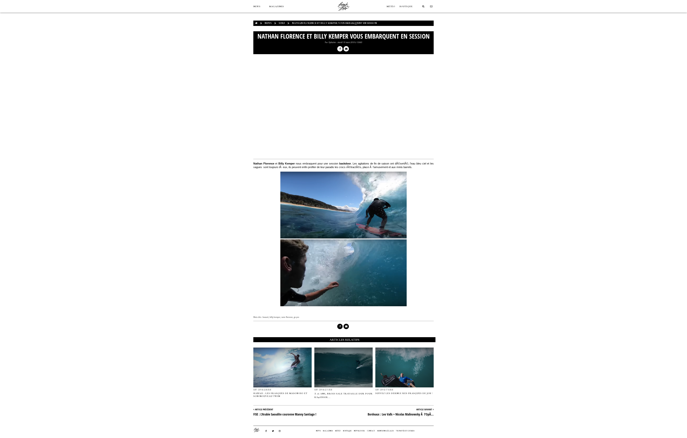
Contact (371, 431)
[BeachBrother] (343, 11)
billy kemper (275, 317)
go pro (296, 317)
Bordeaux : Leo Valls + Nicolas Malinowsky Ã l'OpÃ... (401, 414)
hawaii (266, 317)
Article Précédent (264, 409)
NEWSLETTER (359, 431)
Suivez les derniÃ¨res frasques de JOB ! (404, 393)
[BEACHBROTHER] (258, 430)
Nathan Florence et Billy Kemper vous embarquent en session (334, 23)
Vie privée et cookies (405, 431)
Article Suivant (424, 409)
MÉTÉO (391, 6)
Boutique (406, 6)
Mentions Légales (385, 431)
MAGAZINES (276, 6)
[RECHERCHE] (423, 6)
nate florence (287, 317)
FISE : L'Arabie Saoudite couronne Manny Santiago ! (284, 414)
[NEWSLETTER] (431, 6)
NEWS (256, 6)
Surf (282, 23)
